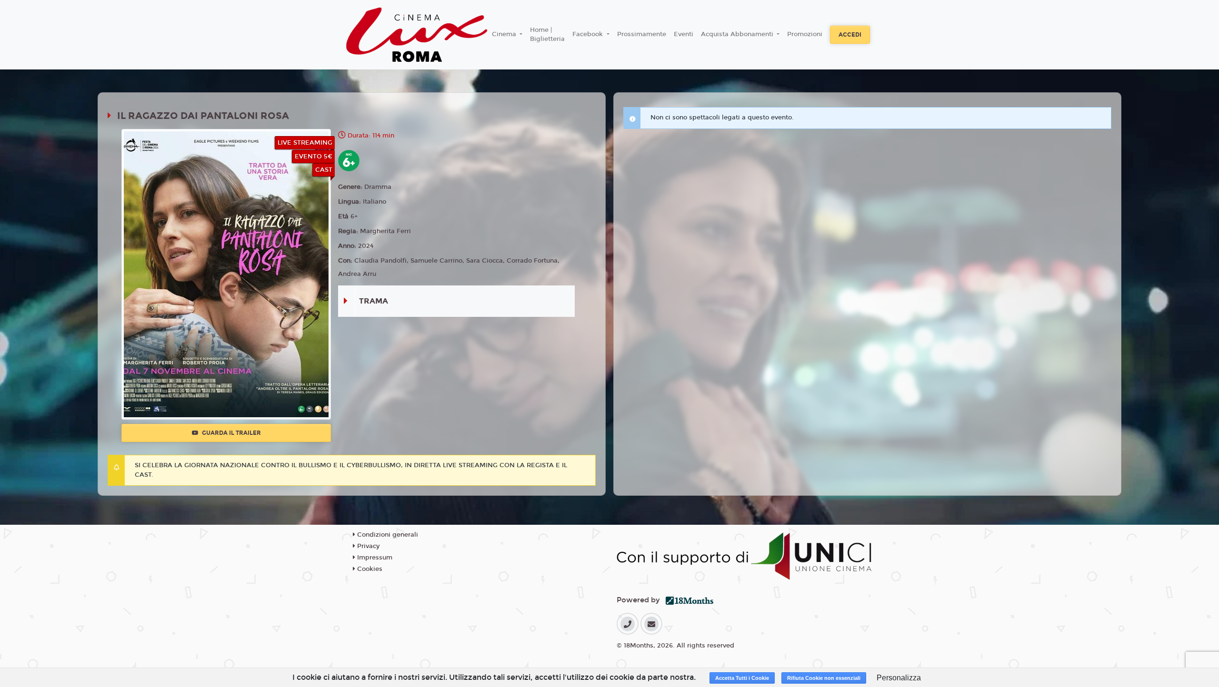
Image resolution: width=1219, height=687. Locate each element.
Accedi (850, 34)
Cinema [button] (505, 34)
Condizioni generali (386, 535)
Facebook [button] (588, 34)
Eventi (683, 34)
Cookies (368, 569)
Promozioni (804, 34)
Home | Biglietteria (547, 34)
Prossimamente (641, 34)
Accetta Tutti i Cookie (742, 678)
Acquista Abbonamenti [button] (738, 34)
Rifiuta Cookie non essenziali (823, 678)
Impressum (373, 557)
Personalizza (899, 678)
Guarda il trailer (230, 433)
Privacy (367, 546)
